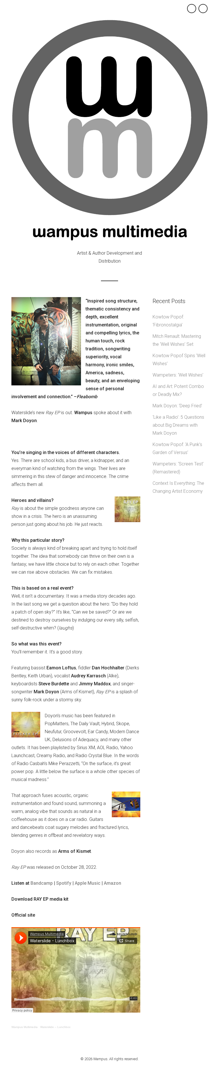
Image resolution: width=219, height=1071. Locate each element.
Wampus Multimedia (24, 1027)
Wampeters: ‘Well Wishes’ (178, 375)
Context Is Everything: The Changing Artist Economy (178, 487)
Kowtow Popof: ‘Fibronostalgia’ (168, 321)
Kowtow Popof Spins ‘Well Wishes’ (179, 359)
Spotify (63, 883)
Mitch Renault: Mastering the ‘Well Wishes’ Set (177, 340)
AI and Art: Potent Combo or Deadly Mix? (178, 390)
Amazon (112, 883)
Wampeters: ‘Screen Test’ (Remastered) (178, 468)
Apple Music (87, 883)
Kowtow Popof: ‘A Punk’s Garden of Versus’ (177, 448)
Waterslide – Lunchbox (55, 1027)
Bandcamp (42, 883)
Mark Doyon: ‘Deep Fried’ (177, 405)
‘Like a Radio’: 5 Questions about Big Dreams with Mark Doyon (178, 425)
